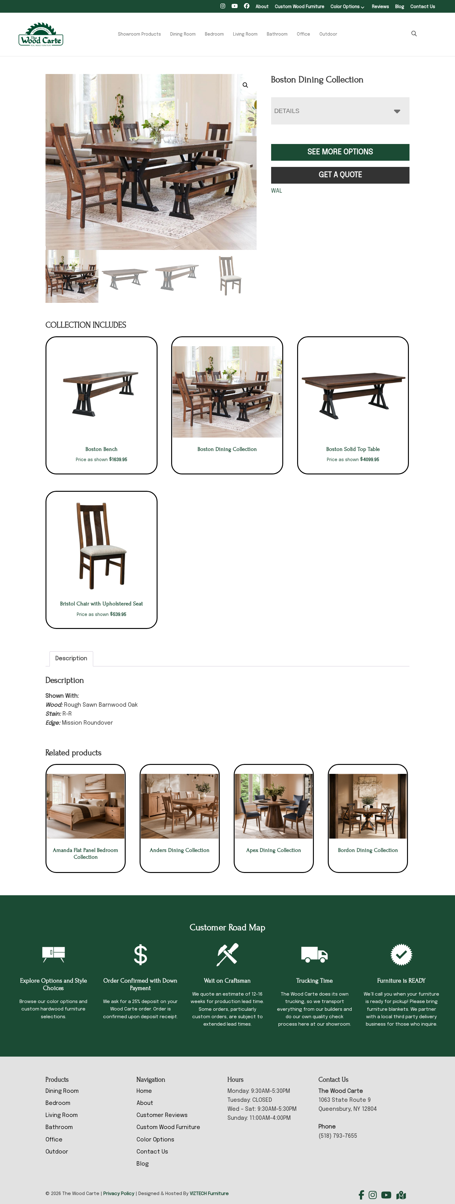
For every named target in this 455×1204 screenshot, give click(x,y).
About (262, 7)
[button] (245, 85)
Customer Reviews (162, 1115)
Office (303, 34)
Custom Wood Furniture (299, 7)
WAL (276, 191)
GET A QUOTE (340, 175)
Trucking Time (314, 980)
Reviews (380, 7)
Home (144, 1091)
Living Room (245, 34)
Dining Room (183, 34)
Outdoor (328, 34)
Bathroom (277, 34)
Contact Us (422, 7)
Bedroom (214, 34)
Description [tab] (71, 658)
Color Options (345, 7)
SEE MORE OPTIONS (340, 152)
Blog (399, 7)
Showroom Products (139, 34)
